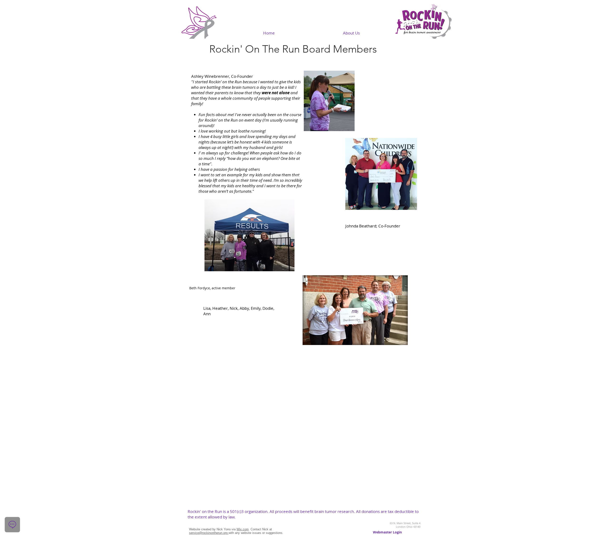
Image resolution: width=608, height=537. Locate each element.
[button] (351, 33)
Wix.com (243, 529)
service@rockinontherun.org (208, 533)
